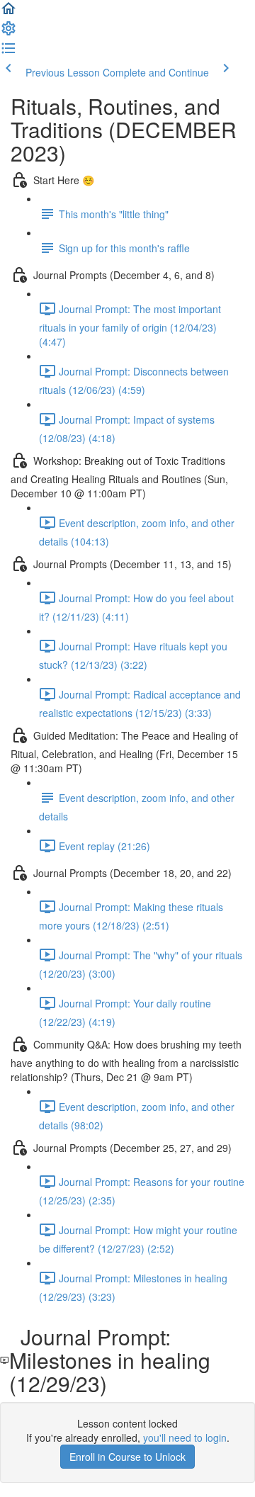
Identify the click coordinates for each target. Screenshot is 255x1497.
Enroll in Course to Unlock (127, 1457)
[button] (8, 13)
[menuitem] (8, 33)
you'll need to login (185, 1437)
